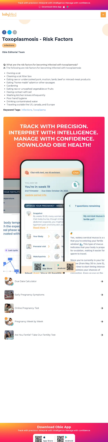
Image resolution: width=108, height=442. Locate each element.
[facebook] (4, 32)
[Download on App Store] (64, 7)
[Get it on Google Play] (67, 6)
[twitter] (9, 32)
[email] (15, 32)
